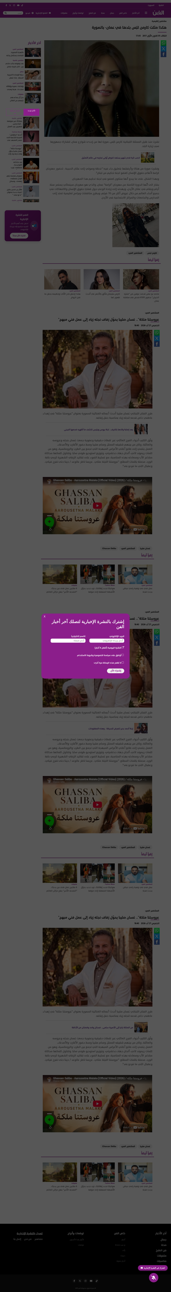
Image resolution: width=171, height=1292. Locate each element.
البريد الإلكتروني (116, 636)
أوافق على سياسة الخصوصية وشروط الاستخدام (99, 655)
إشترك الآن (115, 670)
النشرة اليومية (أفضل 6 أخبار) (108, 647)
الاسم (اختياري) (78, 636)
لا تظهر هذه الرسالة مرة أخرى (107, 662)
